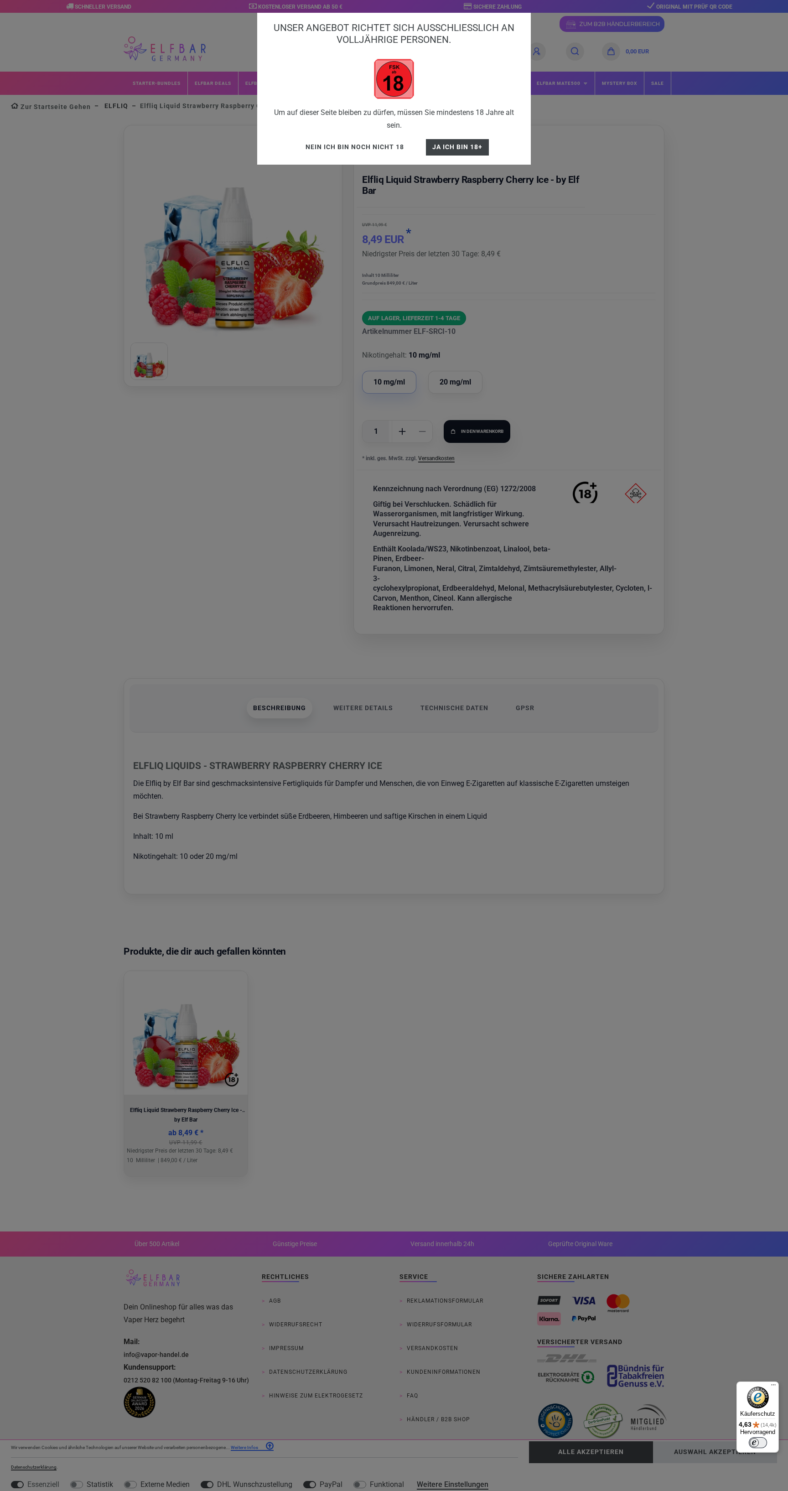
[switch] (758, 1442)
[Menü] (773, 1387)
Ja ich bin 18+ (457, 147)
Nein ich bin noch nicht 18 (355, 147)
